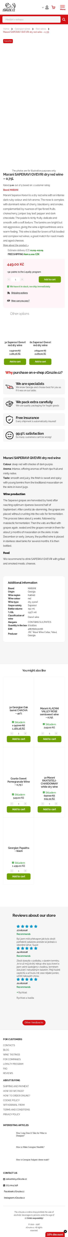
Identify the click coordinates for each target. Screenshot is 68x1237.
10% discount (55, 1234)
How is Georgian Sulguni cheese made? (32, 1160)
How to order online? (16, 1095)
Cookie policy (11, 1100)
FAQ (5, 1068)
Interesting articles (16, 1125)
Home (6, 29)
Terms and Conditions (16, 1109)
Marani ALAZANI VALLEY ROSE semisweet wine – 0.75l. (49, 713)
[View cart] (53, 7)
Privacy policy (11, 1114)
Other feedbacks (34, 1022)
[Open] (62, 6)
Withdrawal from (14, 1105)
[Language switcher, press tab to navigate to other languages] (40, 7)
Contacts (9, 1045)
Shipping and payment (16, 1086)
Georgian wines (22, 29)
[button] (15, 362)
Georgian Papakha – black (18, 849)
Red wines (41, 29)
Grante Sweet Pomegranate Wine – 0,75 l (18, 781)
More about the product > (15, 245)
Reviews (8, 1073)
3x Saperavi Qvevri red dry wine (14, 344)
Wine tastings (11, 1054)
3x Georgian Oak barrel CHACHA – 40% (18, 710)
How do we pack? (13, 1091)
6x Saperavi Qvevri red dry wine (40, 344)
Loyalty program (32, 272)
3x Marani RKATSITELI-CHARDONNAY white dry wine (49, 782)
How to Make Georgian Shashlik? (30, 1147)
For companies (12, 1059)
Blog (6, 1050)
